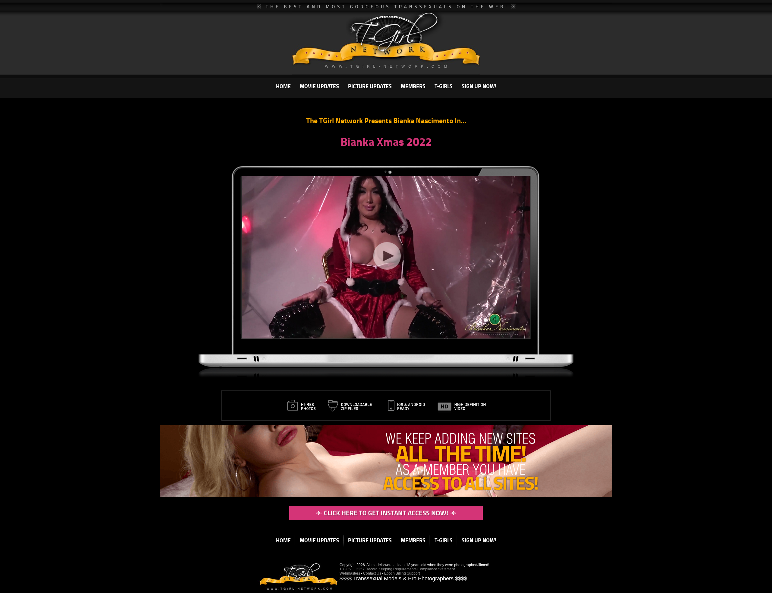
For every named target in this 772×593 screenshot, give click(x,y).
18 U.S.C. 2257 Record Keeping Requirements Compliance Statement (397, 569)
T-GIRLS (444, 86)
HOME (283, 86)
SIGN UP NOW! (479, 86)
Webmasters (350, 573)
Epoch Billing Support (402, 573)
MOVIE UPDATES (319, 86)
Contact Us (372, 573)
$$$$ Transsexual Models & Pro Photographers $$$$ (403, 578)
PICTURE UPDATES (370, 86)
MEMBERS (413, 86)
